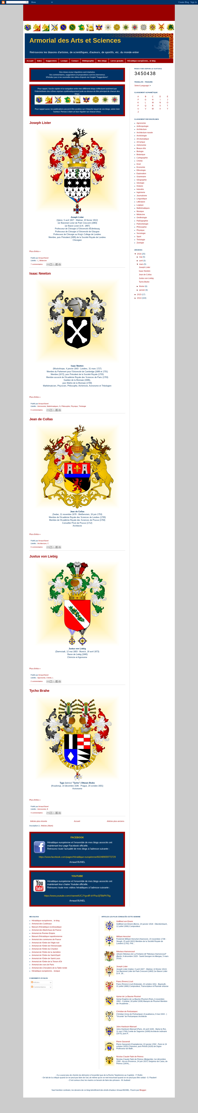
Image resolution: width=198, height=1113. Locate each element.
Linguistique (142, 199)
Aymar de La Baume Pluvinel (128, 996)
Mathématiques (52, 406)
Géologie (140, 183)
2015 (139, 294)
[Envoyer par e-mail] (48, 264)
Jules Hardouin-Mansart (126, 1027)
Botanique (141, 154)
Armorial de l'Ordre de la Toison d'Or (47, 961)
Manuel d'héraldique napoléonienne (47, 936)
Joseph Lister (40, 123)
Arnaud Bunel (43, 258)
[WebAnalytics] (35, 996)
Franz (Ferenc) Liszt (124, 981)
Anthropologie (142, 126)
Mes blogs (102, 61)
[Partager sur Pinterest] (59, 264)
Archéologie (142, 136)
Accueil (30, 61)
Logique (140, 205)
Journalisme (142, 196)
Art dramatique (143, 139)
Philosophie (65, 406)
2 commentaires (37, 681)
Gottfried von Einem (124, 921)
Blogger (143, 1090)
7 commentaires (37, 264)
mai (141, 257)
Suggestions (51, 61)
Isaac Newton (40, 273)
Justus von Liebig (43, 556)
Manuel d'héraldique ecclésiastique (47, 927)
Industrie (140, 189)
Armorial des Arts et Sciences (75, 40)
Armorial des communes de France (46, 939)
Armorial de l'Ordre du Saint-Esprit (46, 955)
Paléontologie (142, 224)
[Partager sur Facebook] (56, 264)
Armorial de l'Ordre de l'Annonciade (47, 946)
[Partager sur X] (53, 264)
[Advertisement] (99, 12)
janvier (142, 290)
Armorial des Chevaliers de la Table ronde (49, 968)
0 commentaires (37, 410)
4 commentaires (37, 813)
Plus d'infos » (35, 251)
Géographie (142, 180)
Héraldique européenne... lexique (46, 971)
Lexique (64, 61)
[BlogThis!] (50, 264)
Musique (140, 211)
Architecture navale (145, 132)
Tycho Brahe (39, 691)
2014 (139, 298)
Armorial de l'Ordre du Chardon (45, 949)
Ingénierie (141, 192)
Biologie (140, 151)
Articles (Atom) (47, 826)
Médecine (43, 260)
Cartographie (142, 158)
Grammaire (141, 177)
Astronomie (41, 406)
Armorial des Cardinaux (42, 924)
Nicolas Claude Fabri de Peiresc (130, 1057)
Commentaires (39, 987)
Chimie (49, 678)
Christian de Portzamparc (127, 1011)
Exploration (141, 173)
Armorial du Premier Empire (43, 933)
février (142, 286)
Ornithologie (142, 217)
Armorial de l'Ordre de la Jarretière (46, 952)
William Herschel (123, 936)
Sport (139, 236)
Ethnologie (141, 170)
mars (141, 264)
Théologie (82, 406)
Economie (141, 167)
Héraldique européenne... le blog (141, 61)
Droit (139, 164)
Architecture (42, 543)
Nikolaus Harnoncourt (125, 951)
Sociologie (141, 233)
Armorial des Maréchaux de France (46, 930)
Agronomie (41, 678)
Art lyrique (141, 142)
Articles (36, 982)
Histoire (140, 186)
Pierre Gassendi (123, 1042)
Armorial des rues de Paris (43, 965)
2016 (139, 254)
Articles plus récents (38, 821)
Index (39, 61)
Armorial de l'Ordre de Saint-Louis (46, 958)
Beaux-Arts (141, 148)
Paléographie (142, 221)
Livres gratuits (117, 61)
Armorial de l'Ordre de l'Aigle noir (45, 943)
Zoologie (140, 243)
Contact (74, 61)
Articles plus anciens (115, 821)
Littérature (141, 202)
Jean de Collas (41, 419)
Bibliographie (88, 61)
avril (141, 261)
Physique (74, 406)
